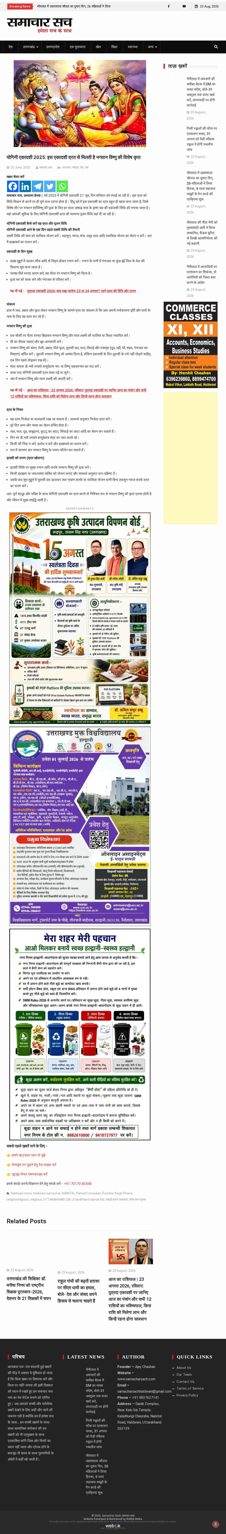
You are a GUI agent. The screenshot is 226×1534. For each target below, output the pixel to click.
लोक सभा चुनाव (137, 1199)
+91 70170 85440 (78, 1184)
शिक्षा (114, 47)
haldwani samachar (47, 1193)
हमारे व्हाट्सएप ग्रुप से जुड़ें (28, 1155)
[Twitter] (50, 186)
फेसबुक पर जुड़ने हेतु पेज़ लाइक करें (34, 1165)
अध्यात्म (66, 167)
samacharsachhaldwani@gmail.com (144, 1391)
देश (11, 47)
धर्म (86, 167)
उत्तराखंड (29, 47)
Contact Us (185, 1382)
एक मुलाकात (77, 47)
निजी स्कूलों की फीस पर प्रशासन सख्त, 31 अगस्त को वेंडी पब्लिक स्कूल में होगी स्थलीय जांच (202, 139)
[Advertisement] (191, 458)
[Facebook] (169, 6)
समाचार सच (45, 167)
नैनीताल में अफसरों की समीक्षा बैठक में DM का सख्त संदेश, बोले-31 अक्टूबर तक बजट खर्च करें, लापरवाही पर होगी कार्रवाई (97, 1391)
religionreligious (18, 1199)
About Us (184, 1368)
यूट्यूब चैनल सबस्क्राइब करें (29, 1174)
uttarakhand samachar (88, 1199)
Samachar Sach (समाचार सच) (118, 1515)
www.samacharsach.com (136, 1379)
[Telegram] (37, 186)
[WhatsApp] (176, 6)
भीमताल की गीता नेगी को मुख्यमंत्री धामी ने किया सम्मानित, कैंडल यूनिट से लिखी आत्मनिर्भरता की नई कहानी (202, 233)
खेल (98, 47)
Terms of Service (190, 1388)
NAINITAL (68, 1193)
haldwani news (21, 1193)
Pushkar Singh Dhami (117, 1193)
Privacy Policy (187, 1395)
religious (36, 1199)
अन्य (150, 47)
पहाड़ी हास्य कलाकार (117, 1199)
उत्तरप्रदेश (52, 47)
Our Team (184, 1375)
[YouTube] (184, 6)
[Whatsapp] (62, 186)
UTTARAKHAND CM (56, 1199)
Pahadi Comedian (88, 1193)
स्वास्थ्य (132, 47)
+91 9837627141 (145, 1398)
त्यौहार (75, 167)
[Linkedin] (25, 186)
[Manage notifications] (215, 1524)
